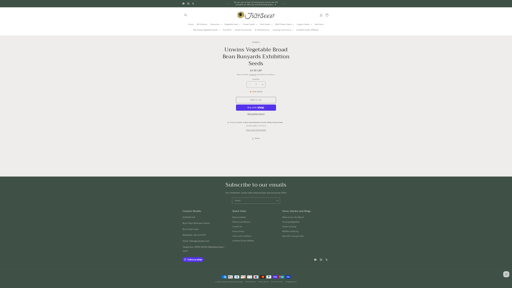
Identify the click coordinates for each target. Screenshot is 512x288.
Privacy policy (263, 282)
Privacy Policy (238, 231)
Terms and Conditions (241, 236)
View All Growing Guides (293, 236)
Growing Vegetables (291, 222)
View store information (256, 130)
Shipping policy (291, 282)
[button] (186, 15)
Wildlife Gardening (290, 231)
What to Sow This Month (293, 217)
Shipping (252, 74)
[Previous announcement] (228, 3)
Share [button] (257, 138)
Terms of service (277, 282)
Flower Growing (289, 227)
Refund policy (250, 282)
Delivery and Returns (241, 222)
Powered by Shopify (235, 282)
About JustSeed (239, 217)
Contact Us (237, 227)
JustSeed (225, 282)
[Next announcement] (284, 3)
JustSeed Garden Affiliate (243, 241)
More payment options (256, 114)
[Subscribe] (277, 200)
